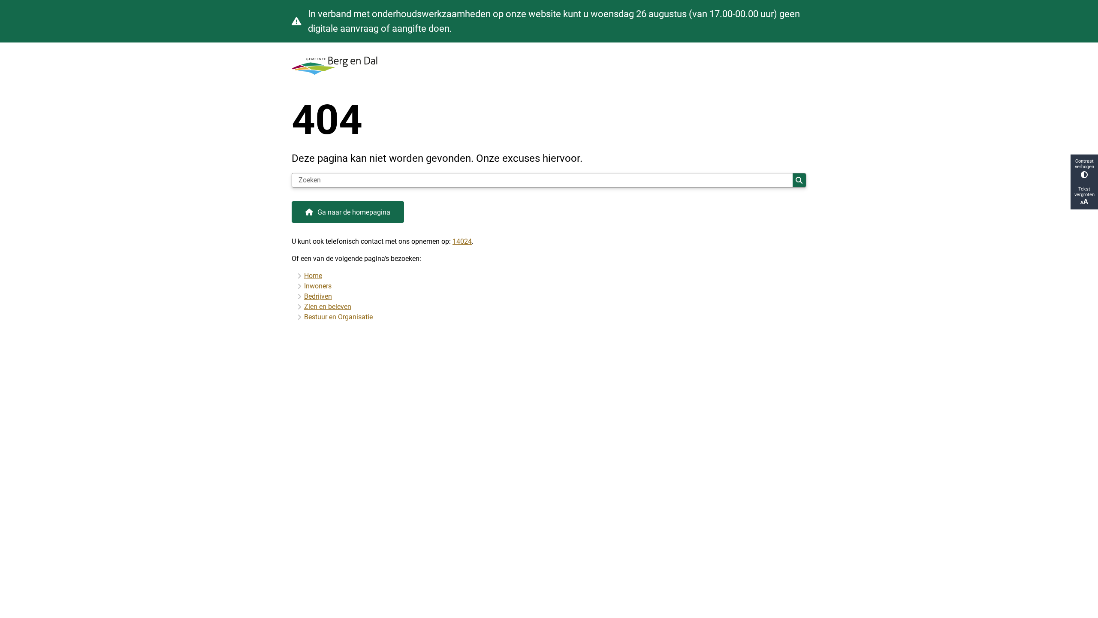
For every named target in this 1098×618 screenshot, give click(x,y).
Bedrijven (318, 296)
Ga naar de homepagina (353, 212)
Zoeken (799, 180)
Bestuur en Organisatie (338, 317)
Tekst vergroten (1084, 191)
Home (313, 276)
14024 (462, 241)
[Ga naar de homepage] (545, 65)
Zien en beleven (327, 307)
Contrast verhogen (1084, 164)
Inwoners (318, 286)
